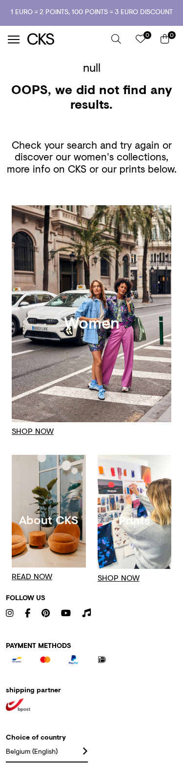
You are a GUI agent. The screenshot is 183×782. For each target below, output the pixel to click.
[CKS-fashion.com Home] (65, 39)
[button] (116, 39)
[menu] (13, 39)
